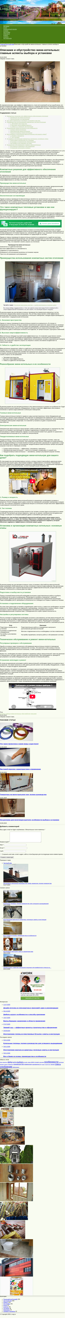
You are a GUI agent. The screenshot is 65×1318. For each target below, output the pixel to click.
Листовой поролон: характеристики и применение (20, 769)
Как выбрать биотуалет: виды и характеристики (18, 951)
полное (2, 1064)
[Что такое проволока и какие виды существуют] (16, 740)
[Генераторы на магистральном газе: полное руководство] (16, 791)
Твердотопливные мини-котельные (21, 132)
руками (42, 1064)
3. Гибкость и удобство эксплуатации (21, 126)
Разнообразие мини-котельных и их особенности (22, 128)
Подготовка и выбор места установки (22, 140)
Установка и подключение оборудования (23, 142)
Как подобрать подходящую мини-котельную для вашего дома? (27, 134)
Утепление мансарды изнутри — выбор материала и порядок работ (35, 305)
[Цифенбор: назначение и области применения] (12, 1238)
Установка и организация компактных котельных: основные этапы (27, 139)
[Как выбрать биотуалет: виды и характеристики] (12, 950)
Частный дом (7, 38)
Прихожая (6, 34)
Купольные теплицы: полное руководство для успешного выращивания (26, 903)
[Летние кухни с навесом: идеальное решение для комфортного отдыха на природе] (12, 966)
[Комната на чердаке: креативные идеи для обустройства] (9, 1087)
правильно (10, 1064)
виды (10, 1062)
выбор (15, 1062)
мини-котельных (16, 713)
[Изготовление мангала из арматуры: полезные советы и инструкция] (12, 918)
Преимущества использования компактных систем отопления (26, 122)
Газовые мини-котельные (18, 129)
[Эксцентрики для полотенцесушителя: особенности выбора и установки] (12, 816)
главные (8, 713)
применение (28, 1064)
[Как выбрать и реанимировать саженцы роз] (14, 1219)
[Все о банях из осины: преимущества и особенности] (12, 934)
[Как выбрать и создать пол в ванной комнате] (16, 1257)
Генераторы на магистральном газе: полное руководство (23, 794)
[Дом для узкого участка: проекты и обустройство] (16, 1163)
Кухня (5, 28)
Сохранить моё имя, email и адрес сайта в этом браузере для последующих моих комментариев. (32, 854)
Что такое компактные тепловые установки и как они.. (24, 120)
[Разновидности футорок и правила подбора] (16, 1182)
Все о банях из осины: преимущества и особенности (19, 935)
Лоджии (5, 31)
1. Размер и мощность (17, 136)
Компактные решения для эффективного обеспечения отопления (27, 116)
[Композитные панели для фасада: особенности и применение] (16, 1276)
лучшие (36, 1062)
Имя (2, 845)
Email (2, 848)
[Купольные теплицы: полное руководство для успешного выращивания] (12, 902)
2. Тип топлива (14, 137)
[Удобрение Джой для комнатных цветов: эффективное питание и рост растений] (16, 1295)
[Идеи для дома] (7, 16)
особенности (51, 1061)
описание (34, 713)
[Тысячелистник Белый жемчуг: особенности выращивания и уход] (16, 1106)
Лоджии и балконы (9, 1311)
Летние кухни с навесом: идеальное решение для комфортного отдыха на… (27, 967)
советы (58, 1064)
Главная (2, 44)
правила (6, 1064)
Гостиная (6, 26)
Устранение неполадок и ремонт (20, 148)
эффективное (16, 1067)
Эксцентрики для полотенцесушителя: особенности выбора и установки (29, 820)
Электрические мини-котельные (20, 131)
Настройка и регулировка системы (21, 143)
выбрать (20, 1062)
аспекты (2, 713)
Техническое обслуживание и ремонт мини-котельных (24, 145)
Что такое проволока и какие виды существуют (19, 744)
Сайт (1, 851)
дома (29, 1062)
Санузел (5, 37)
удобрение (6, 1066)
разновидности (36, 1064)
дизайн (25, 1062)
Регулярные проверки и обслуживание (22, 146)
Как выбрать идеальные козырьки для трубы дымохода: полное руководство (27, 883)
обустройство (26, 713)
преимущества (18, 1064)
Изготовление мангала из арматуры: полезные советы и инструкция (24, 919)
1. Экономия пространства (18, 123)
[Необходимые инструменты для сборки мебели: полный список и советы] (12, 1144)
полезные (61, 1062)
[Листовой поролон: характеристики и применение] (15, 766)
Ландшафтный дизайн (10, 29)
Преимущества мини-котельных (20, 117)
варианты (5, 1062)
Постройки (6, 32)
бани (1, 1062)
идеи (32, 1062)
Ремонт (5, 35)
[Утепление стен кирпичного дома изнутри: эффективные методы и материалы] (16, 1200)
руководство (47, 1064)
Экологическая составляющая (19, 119)
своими (53, 1064)
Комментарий (4, 842)
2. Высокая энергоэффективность (20, 125)
